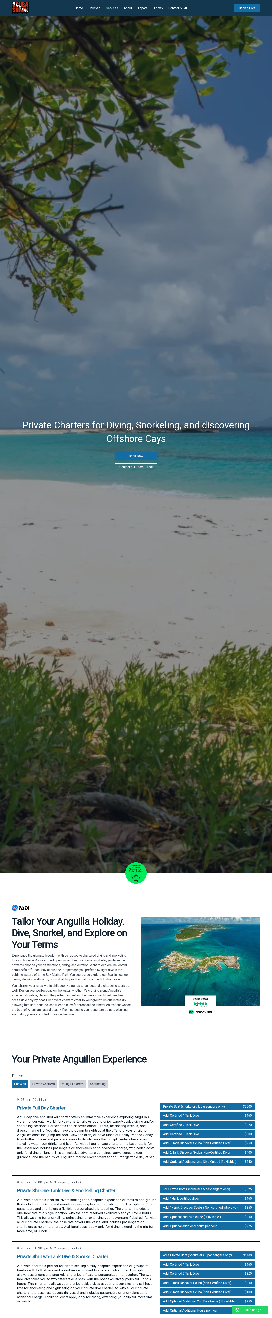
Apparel (143, 8)
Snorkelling (98, 1084)
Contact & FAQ (178, 8)
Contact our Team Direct (136, 467)
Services (112, 8)
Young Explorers (72, 1084)
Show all (20, 1084)
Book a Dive (247, 8)
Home (79, 8)
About (128, 8)
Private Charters (43, 1084)
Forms (158, 8)
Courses (94, 8)
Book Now (136, 456)
